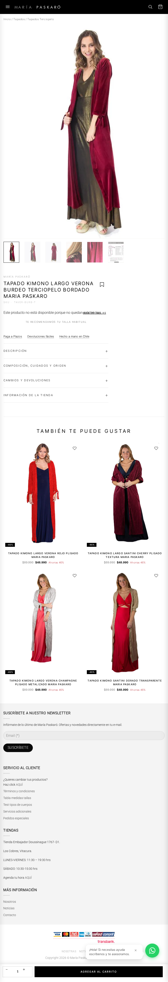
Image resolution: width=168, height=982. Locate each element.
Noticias (8, 908)
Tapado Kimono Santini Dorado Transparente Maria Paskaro (125, 682)
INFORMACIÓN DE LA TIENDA (28, 395)
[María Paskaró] (37, 7)
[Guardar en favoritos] (102, 284)
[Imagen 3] (53, 252)
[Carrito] (160, 7)
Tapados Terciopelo (40, 19)
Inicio (7, 19)
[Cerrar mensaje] (135, 950)
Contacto (9, 915)
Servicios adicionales (17, 811)
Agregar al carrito (98, 971)
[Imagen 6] (116, 252)
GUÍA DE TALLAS (94, 312)
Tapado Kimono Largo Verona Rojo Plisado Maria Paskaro (43, 555)
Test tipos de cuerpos (17, 804)
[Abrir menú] (8, 7)
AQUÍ (19, 784)
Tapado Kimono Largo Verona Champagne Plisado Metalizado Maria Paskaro (43, 682)
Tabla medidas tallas (17, 798)
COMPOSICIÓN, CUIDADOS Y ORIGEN (35, 365)
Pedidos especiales (16, 818)
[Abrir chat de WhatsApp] (152, 951)
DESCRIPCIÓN (15, 350)
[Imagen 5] (95, 252)
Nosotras (69, 951)
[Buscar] (150, 7)
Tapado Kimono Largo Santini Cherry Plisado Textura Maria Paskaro (125, 555)
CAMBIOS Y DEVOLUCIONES (27, 380)
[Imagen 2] (32, 252)
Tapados (19, 19)
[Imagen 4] (74, 252)
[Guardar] (74, 448)
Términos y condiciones (19, 791)
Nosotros (9, 901)
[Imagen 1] (11, 252)
